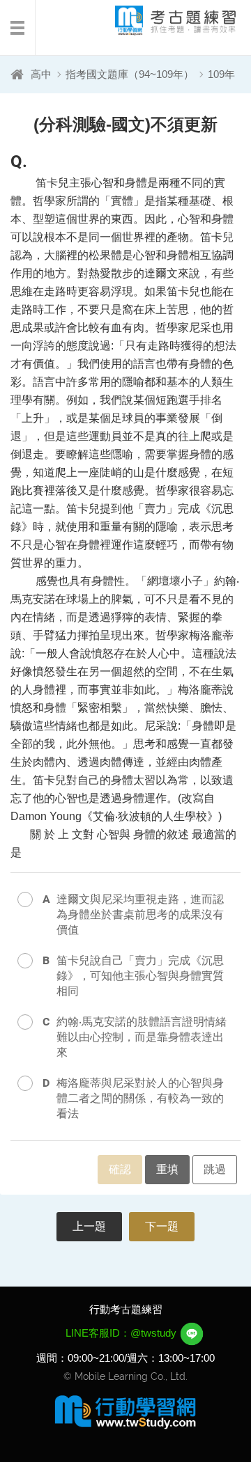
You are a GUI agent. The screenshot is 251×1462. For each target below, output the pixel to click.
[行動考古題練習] (164, 21)
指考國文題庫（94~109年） (130, 74)
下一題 (161, 1226)
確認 (120, 1169)
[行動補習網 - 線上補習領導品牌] (125, 1411)
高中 (41, 74)
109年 (221, 74)
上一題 (89, 1226)
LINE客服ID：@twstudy (122, 1333)
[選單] (18, 28)
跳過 (215, 1169)
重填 (167, 1169)
